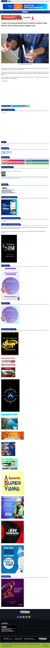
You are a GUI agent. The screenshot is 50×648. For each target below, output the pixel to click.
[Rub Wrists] (32, 616)
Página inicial (3, 20)
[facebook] (37, 161)
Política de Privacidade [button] (7, 646)
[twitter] (24, 617)
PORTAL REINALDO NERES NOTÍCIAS (8, 28)
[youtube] (13, 163)
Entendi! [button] (45, 645)
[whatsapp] (37, 163)
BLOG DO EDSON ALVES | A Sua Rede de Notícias (11, 171)
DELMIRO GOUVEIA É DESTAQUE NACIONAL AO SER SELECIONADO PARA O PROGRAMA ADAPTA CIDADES (30, 1)
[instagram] (13, 161)
